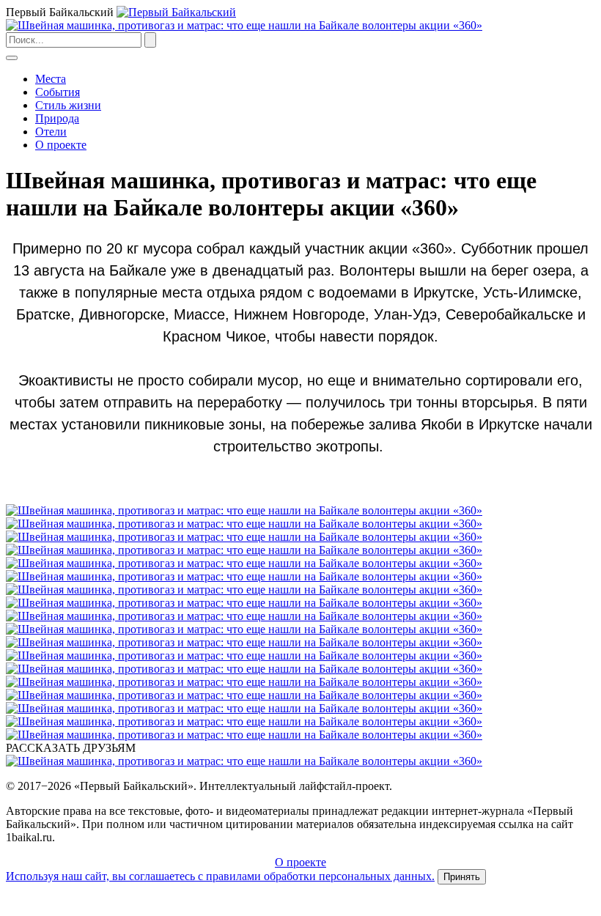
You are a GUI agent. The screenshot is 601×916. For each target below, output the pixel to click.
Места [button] (50, 79)
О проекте (60, 144)
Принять (461, 876)
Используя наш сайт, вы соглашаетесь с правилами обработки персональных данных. (220, 876)
